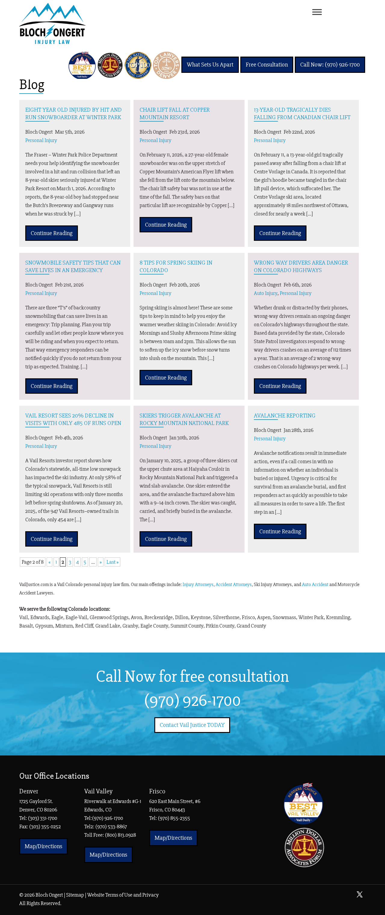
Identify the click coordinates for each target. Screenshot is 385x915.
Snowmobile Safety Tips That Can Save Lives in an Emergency (73, 266)
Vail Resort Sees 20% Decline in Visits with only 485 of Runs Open (73, 419)
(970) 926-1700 (192, 700)
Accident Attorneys (234, 585)
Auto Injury (265, 293)
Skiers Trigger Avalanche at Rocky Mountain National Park (184, 419)
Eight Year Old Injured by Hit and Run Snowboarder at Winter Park (73, 113)
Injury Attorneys (198, 585)
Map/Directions (43, 846)
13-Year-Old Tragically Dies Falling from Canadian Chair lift (302, 113)
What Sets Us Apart (210, 64)
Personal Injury (41, 140)
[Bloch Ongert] (52, 42)
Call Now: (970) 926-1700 (330, 64)
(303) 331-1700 (42, 818)
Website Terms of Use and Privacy (123, 895)
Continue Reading (51, 233)
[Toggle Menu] (317, 12)
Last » (112, 562)
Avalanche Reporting (285, 415)
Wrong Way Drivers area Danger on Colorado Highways (301, 266)
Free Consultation (267, 64)
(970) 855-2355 (174, 818)
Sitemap (75, 895)
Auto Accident (315, 585)
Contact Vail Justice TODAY (192, 725)
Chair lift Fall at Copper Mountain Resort (175, 113)
